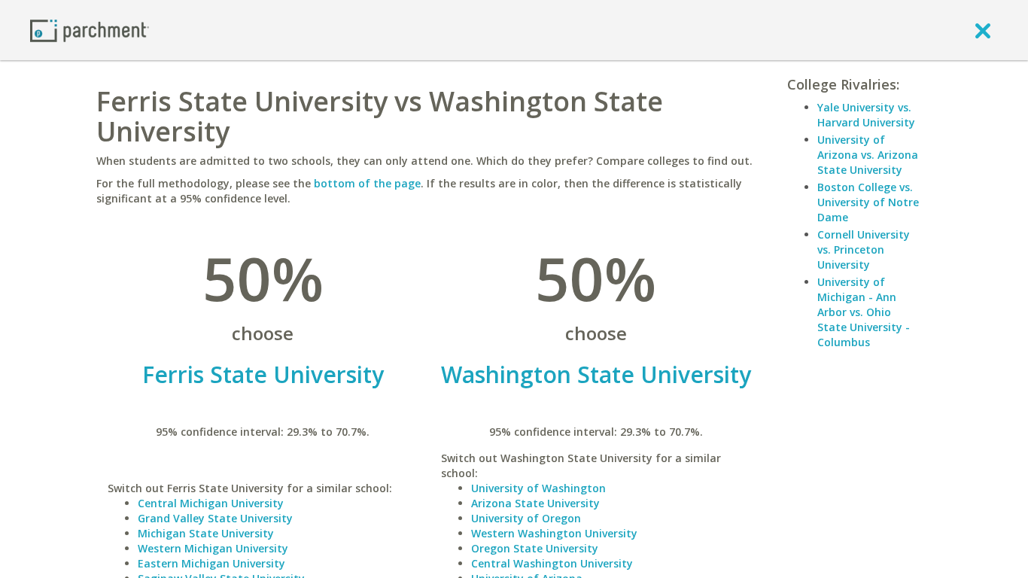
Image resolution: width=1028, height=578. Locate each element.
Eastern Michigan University (211, 563)
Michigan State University (206, 533)
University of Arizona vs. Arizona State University (867, 154)
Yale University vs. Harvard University (866, 114)
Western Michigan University (213, 548)
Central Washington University (552, 563)
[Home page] (89, 30)
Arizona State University (535, 503)
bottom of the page (367, 183)
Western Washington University (554, 533)
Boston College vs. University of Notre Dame (868, 202)
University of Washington (538, 488)
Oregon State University (534, 548)
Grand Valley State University (215, 518)
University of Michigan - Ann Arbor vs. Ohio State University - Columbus (863, 312)
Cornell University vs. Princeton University (863, 249)
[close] (983, 30)
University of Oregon (526, 518)
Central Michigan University (211, 503)
